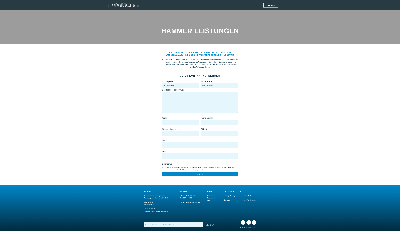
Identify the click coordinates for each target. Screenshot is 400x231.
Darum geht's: (168, 81)
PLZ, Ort (204, 129)
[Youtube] (254, 222)
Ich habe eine (206, 81)
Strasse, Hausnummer (171, 129)
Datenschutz (167, 164)
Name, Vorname (207, 118)
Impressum (211, 196)
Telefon (165, 151)
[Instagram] (248, 222)
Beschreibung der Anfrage (173, 90)
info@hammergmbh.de (192, 202)
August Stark (252, 227)
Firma (164, 118)
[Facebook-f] (243, 222)
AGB (208, 200)
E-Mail (164, 140)
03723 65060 (190, 196)
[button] (270, 5)
